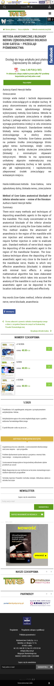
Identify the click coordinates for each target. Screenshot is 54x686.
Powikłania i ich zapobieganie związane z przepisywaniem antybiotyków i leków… (23, 410)
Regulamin (14, 629)
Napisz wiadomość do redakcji (24, 514)
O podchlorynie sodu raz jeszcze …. (15, 427)
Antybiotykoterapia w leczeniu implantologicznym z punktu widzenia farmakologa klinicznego (24, 419)
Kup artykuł (27, 82)
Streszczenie (9, 94)
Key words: (8, 297)
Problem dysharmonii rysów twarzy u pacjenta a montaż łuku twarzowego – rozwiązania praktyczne (23, 455)
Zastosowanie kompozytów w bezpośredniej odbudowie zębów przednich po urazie (24, 463)
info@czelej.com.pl (27, 651)
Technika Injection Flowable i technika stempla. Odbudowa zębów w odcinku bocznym (26, 479)
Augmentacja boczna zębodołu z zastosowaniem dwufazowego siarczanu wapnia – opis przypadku (24, 448)
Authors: (7, 203)
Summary (8, 207)
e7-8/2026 (20, 344)
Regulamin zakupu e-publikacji (32, 629)
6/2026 (19, 362)
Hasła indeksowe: (12, 184)
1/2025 (27, 402)
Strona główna (10, 29)
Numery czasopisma (27, 337)
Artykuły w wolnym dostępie (27, 438)
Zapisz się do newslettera (27, 497)
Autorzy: (7, 89)
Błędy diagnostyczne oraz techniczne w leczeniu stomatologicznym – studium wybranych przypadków (26, 471)
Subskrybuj (44, 507)
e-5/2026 (20, 379)
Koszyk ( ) (27, 7)
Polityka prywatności (27, 634)
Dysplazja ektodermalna (40, 331)
